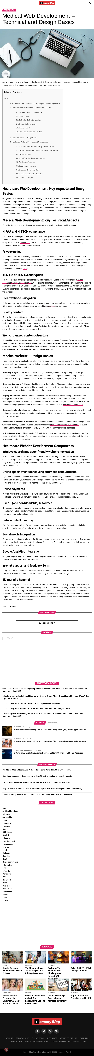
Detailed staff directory (27, 162)
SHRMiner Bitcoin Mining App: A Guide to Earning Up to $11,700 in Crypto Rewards (37, 770)
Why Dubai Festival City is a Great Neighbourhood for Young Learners (40, 709)
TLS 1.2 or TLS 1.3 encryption (30, 120)
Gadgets (6, 853)
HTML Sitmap (16, 1041)
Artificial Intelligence (11, 811)
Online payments (25, 154)
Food (4, 850)
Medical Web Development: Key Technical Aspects (31, 108)
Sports (5, 895)
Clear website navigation (27, 124)
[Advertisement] (47, 661)
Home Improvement (10, 862)
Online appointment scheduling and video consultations (38, 150)
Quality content (24, 128)
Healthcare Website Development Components (30, 142)
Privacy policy (24, 116)
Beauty (5, 820)
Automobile (7, 817)
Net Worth (6, 880)
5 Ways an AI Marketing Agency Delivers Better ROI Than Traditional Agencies (36, 782)
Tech (4, 898)
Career (5, 829)
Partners (84, 1038)
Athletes (6, 814)
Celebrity (6, 835)
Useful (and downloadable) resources (32, 158)
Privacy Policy (22, 1038)
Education (6, 838)
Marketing (6, 874)
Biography (6, 823)
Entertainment (8, 841)
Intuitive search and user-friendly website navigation (37, 147)
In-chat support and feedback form (31, 174)
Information (7, 865)
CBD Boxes (7, 832)
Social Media (7, 892)
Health (5, 859)
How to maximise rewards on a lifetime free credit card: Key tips (55, 1041)
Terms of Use (38, 1038)
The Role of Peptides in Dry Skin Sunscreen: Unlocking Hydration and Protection (37, 795)
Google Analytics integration (29, 170)
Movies (5, 877)
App (4, 808)
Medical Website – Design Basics (24, 138)
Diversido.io (25, 243)
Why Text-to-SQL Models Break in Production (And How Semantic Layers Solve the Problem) (42, 789)
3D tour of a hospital (26, 178)
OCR (25, 269)
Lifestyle (6, 871)
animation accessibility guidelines (64, 425)
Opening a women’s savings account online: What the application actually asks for (37, 776)
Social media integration (27, 166)
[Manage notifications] (6, 1050)
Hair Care (6, 856)
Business (6, 826)
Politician (6, 886)
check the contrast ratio (73, 405)
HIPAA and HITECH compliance (30, 112)
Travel (5, 901)
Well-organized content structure (30, 132)
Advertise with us (68, 1038)
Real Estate (7, 889)
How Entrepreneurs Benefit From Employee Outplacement (36, 704)
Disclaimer (52, 1038)
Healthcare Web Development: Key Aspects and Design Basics (36, 103)
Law (4, 868)
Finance (5, 847)
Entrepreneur (8, 844)
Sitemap (9, 1038)
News (4, 883)
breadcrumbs (49, 306)
